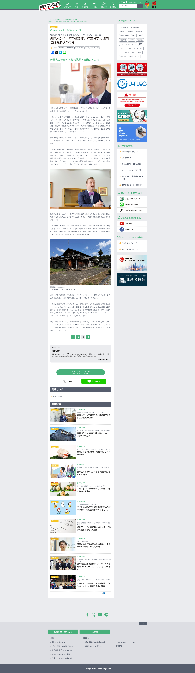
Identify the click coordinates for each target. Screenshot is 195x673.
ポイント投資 (138, 48)
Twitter (122, 2)
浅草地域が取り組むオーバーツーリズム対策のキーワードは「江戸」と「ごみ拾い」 (93, 566)
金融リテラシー (134, 56)
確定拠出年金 (135, 27)
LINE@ (107, 615)
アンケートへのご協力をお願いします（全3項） (81, 372)
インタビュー (79, 47)
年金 (140, 36)
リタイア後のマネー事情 (61, 654)
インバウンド (95, 47)
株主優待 (130, 31)
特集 (76, 7)
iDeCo (122, 31)
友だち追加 (96, 381)
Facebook (120, 2)
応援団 (94, 7)
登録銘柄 (113, 7)
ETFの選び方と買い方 (130, 152)
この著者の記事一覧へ (102, 359)
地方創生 (61, 47)
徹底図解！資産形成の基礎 (95, 642)
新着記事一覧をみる (63, 632)
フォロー (70, 381)
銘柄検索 (104, 7)
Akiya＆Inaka (57, 397)
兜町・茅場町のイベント (131, 249)
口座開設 (140, 40)
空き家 (87, 47)
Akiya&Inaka (70, 47)
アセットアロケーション (128, 44)
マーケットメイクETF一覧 (131, 170)
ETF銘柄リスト (127, 158)
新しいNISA (124, 27)
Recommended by (98, 593)
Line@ (127, 2)
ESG (129, 48)
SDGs (139, 52)
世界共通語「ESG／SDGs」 (62, 650)
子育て (131, 40)
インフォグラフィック (127, 52)
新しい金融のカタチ (59, 642)
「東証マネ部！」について (134, 2)
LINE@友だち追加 (131, 204)
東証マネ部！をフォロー (134, 210)
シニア (122, 48)
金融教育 (139, 31)
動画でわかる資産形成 (93, 646)
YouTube (124, 2)
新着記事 (67, 7)
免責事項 (119, 646)
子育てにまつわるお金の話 (62, 658)
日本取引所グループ (129, 243)
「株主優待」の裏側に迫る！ (62, 646)
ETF (140, 44)
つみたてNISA (124, 36)
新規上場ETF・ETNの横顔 (131, 164)
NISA (133, 36)
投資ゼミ (85, 7)
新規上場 (123, 56)
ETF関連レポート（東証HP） (132, 185)
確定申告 (123, 40)
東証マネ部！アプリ (132, 199)
